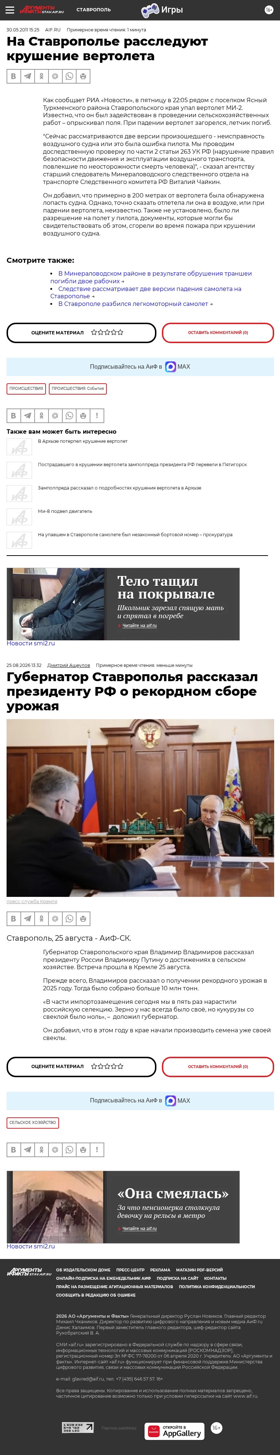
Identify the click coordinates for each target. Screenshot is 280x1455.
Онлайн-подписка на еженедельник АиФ (103, 1278)
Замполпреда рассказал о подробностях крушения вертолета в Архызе (119, 488)
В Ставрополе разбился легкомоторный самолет (133, 303)
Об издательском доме (83, 1270)
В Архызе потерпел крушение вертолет (83, 441)
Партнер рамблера (119, 1428)
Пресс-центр (130, 1270)
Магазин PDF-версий (199, 1270)
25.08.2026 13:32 (24, 665)
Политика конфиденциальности (217, 1287)
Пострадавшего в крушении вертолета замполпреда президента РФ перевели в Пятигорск (142, 464)
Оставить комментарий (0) (218, 332)
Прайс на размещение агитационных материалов (114, 1287)
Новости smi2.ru (31, 643)
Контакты (215, 1278)
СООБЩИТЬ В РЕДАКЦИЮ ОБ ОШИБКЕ (96, 1295)
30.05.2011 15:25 (23, 29)
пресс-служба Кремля (32, 901)
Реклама (160, 1270)
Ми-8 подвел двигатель (65, 511)
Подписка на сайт (177, 1278)
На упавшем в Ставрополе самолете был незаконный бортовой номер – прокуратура (135, 534)
